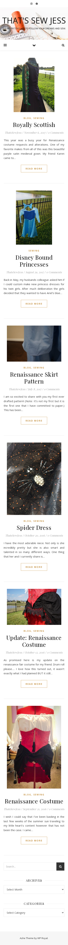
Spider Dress (34, 527)
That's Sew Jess (34, 20)
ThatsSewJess (13, 132)
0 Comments (55, 132)
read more (34, 168)
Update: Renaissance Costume (34, 641)
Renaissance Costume (34, 801)
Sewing (38, 118)
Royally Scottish (34, 124)
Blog (27, 118)
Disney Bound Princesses (34, 260)
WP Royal (42, 938)
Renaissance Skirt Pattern (34, 377)
